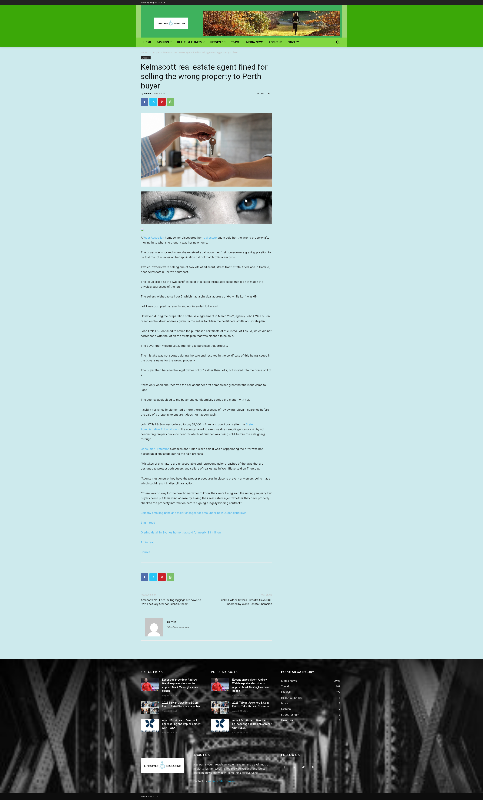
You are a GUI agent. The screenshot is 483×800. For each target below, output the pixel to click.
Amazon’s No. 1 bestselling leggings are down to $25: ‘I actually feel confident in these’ (171, 602)
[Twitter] (153, 102)
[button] (337, 42)
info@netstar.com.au (221, 781)
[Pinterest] (162, 102)
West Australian (153, 237)
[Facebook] (144, 102)
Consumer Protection (155, 449)
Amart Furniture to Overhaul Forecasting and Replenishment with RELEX (182, 724)
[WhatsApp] (170, 102)
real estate (210, 237)
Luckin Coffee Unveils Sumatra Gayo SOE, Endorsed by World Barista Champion (246, 602)
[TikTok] (303, 767)
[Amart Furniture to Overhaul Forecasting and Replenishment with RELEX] (150, 725)
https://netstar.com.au (178, 627)
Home (144, 52)
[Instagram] (294, 767)
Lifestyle (155, 52)
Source (145, 552)
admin (147, 93)
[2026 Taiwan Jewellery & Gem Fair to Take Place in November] (150, 707)
